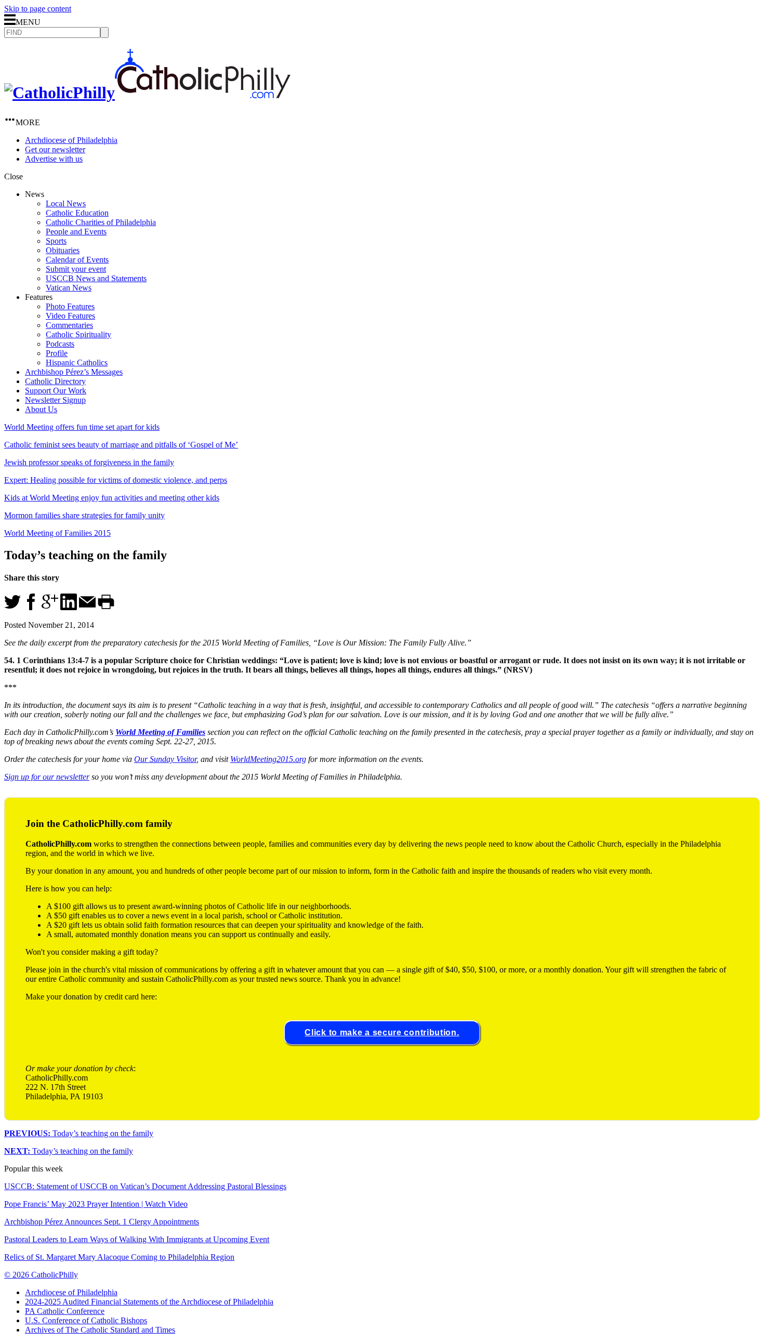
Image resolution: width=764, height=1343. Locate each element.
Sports (56, 240)
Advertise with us (54, 158)
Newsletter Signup (55, 400)
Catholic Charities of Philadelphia (101, 222)
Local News (66, 203)
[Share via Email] (87, 607)
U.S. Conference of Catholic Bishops (86, 1320)
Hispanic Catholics (77, 362)
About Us (41, 409)
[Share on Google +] (50, 607)
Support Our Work (55, 390)
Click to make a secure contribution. (382, 1032)
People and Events (76, 231)
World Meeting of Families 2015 (57, 533)
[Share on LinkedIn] (68, 607)
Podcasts (60, 343)
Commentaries (69, 325)
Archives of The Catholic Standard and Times (100, 1329)
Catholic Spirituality (78, 334)
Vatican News (68, 287)
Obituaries (63, 250)
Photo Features (70, 306)
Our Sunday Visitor (165, 759)
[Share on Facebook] (31, 607)
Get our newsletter (55, 149)
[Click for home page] (147, 92)
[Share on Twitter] (12, 607)
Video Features (70, 315)
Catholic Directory (55, 381)
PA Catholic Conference (64, 1311)
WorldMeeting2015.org (268, 759)
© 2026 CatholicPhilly (41, 1274)
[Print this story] (106, 607)
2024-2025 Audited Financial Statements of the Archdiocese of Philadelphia (149, 1301)
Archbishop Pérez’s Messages (74, 371)
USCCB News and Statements (96, 278)
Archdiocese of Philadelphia (71, 140)
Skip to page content (37, 8)
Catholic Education (77, 212)
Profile (57, 353)
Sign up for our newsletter (46, 776)
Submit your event (76, 269)
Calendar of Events (77, 259)
